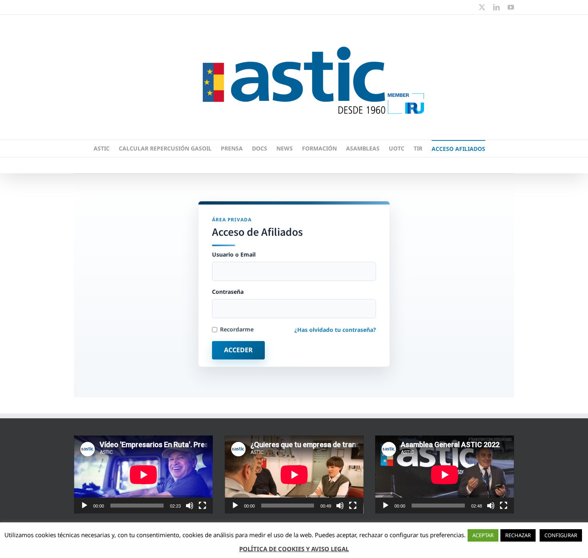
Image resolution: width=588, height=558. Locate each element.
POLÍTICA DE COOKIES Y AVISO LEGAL (294, 549)
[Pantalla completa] (202, 506)
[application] (143, 475)
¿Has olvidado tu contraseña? (335, 329)
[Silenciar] (190, 506)
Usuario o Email (234, 254)
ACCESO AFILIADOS (458, 149)
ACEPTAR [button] (483, 535)
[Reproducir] (84, 506)
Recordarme (237, 329)
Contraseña (228, 291)
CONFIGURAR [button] (560, 535)
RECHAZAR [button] (518, 535)
